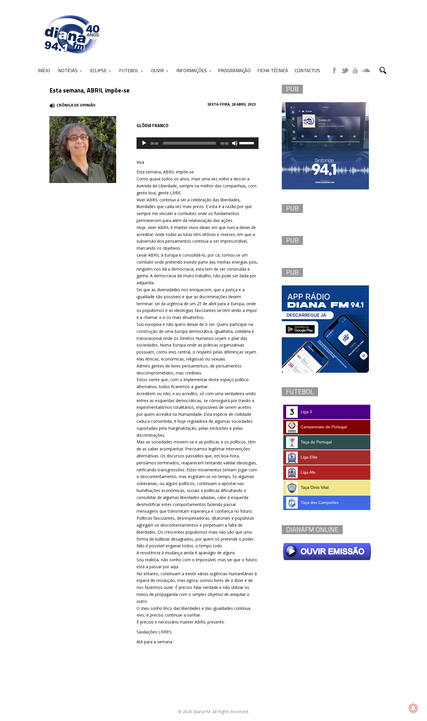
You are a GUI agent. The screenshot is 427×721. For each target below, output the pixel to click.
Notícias (68, 70)
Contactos (307, 70)
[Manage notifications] (413, 708)
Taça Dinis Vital (315, 487)
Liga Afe (308, 472)
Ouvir (157, 70)
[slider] (247, 142)
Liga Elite (309, 457)
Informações (191, 70)
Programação (234, 70)
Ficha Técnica (272, 70)
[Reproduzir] (144, 143)
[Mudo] (235, 143)
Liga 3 (306, 411)
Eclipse (98, 70)
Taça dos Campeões (319, 502)
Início (44, 70)
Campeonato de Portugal (324, 427)
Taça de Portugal (316, 442)
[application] (198, 143)
